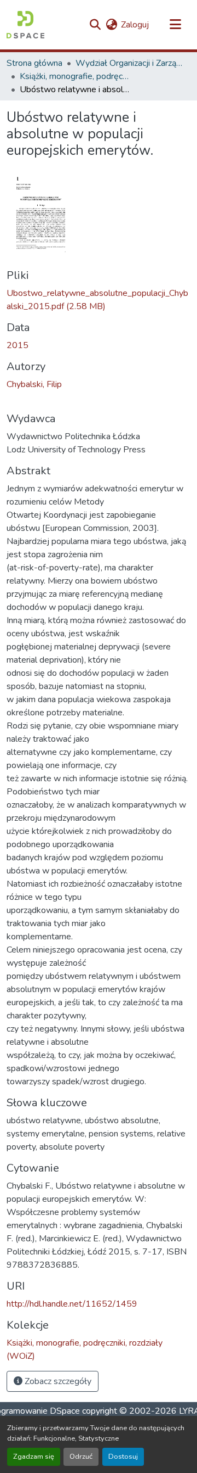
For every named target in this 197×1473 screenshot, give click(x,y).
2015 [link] (17, 345)
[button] (25, 24)
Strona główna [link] (34, 63)
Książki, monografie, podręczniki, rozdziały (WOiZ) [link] (74, 76)
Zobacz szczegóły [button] (56, 1381)
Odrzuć (80, 1456)
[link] (98, 300)
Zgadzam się (33, 1456)
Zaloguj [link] (135, 25)
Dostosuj (123, 1456)
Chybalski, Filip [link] (34, 384)
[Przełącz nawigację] (175, 24)
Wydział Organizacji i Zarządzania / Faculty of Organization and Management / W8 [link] (130, 63)
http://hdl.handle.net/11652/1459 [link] (72, 1304)
